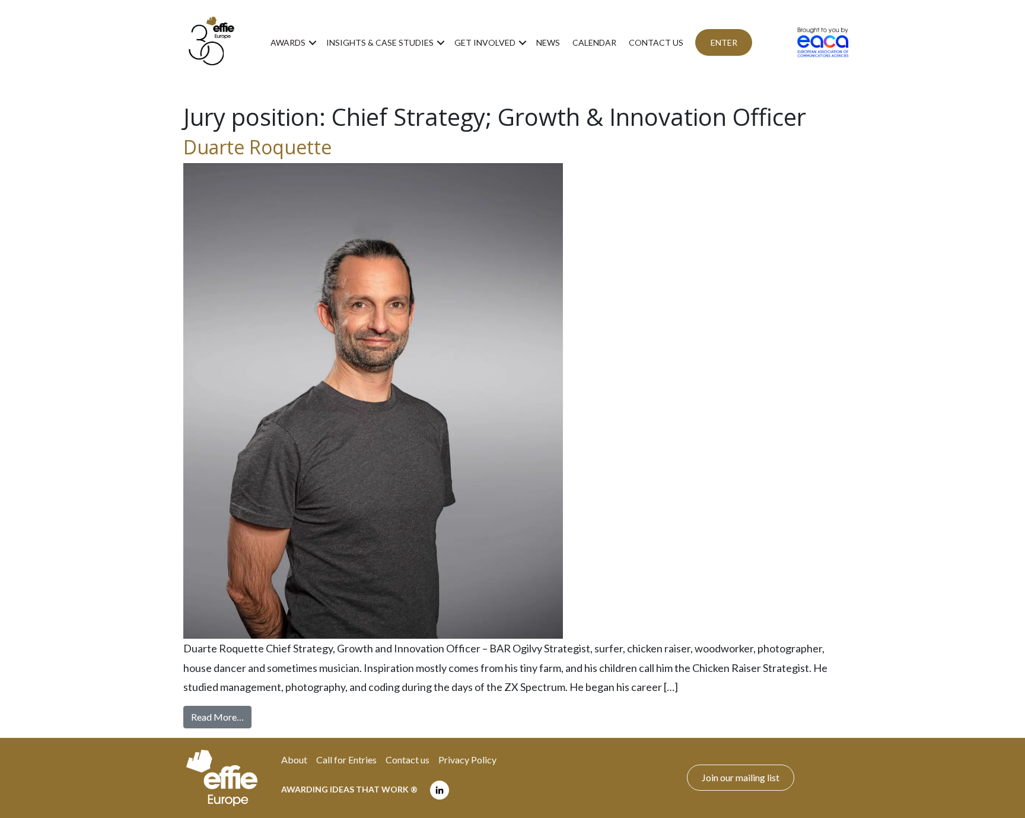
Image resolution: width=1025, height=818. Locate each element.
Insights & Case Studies (380, 42)
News (548, 42)
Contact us (656, 42)
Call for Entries (346, 759)
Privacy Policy (467, 759)
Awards (287, 42)
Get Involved (484, 42)
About (294, 759)
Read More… (221, 716)
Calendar (594, 42)
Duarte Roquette (257, 147)
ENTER (724, 42)
